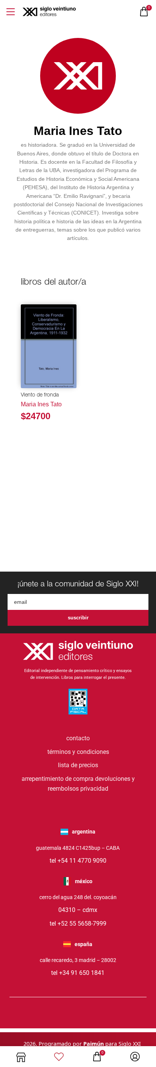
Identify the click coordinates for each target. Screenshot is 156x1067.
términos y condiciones (78, 751)
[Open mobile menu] (10, 11)
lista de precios (78, 765)
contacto (78, 738)
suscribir (78, 617)
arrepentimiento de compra (58, 778)
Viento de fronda (40, 395)
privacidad (94, 788)
